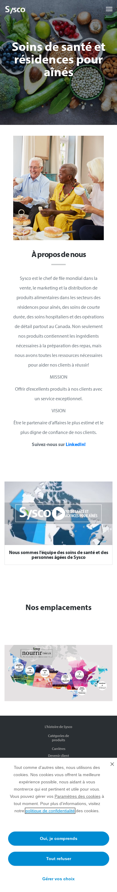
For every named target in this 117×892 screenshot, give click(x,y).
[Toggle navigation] (109, 9)
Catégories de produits (58, 737)
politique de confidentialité (50, 810)
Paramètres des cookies (77, 796)
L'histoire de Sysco (58, 726)
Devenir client (58, 755)
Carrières (58, 748)
